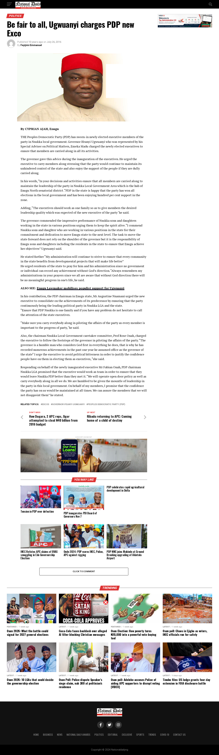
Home (36, 734)
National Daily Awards (78, 734)
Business (48, 734)
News (59, 734)
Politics (99, 734)
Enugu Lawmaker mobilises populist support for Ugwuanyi (80, 288)
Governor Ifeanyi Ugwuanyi (68, 404)
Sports (140, 734)
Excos (45, 404)
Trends (152, 734)
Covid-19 (164, 734)
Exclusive (127, 734)
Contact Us (179, 734)
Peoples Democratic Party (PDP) (106, 404)
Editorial (113, 734)
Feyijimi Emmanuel (31, 45)
